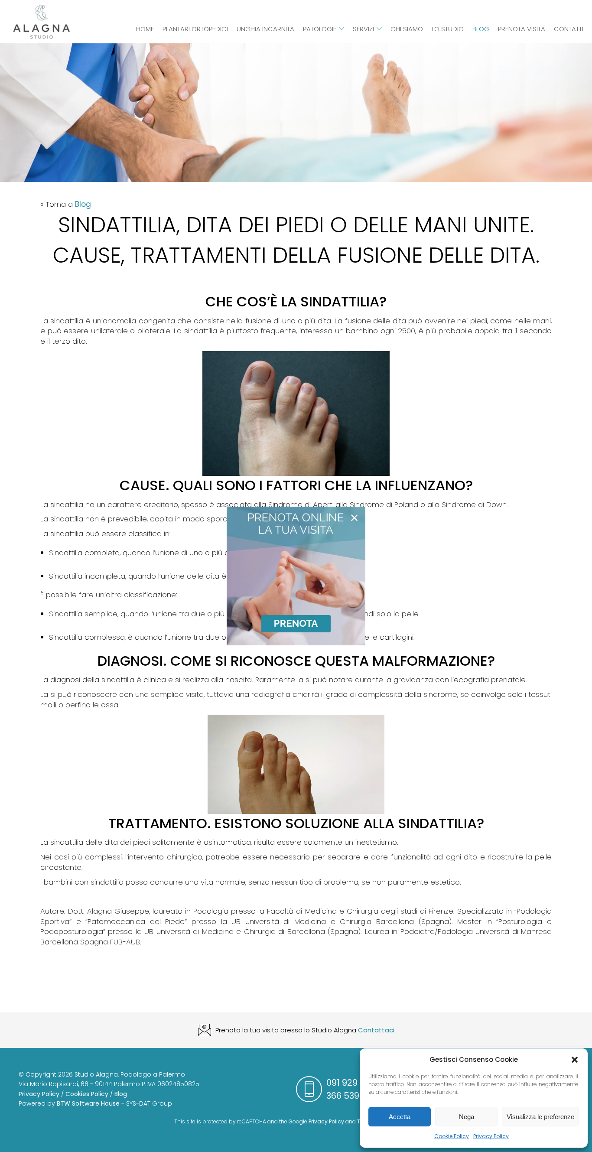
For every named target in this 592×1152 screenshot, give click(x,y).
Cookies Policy (86, 1094)
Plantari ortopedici (195, 28)
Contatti (568, 28)
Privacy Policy (491, 1136)
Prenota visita (521, 28)
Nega (466, 1116)
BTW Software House (88, 1103)
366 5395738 (353, 1096)
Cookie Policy (451, 1136)
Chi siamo (406, 28)
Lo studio (448, 28)
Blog (480, 28)
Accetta (399, 1116)
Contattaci (376, 1030)
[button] (574, 1059)
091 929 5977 (353, 1083)
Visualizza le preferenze (540, 1116)
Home (145, 28)
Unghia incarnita (265, 28)
